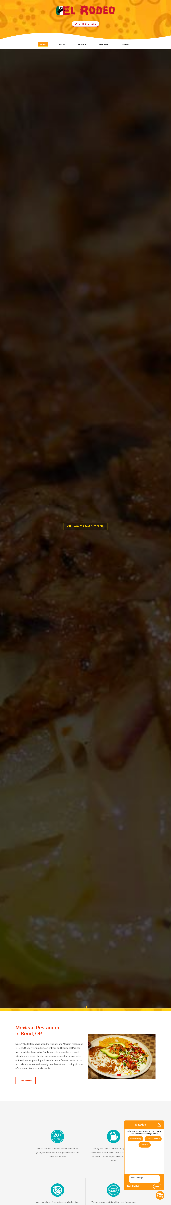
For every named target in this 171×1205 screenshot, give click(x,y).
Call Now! (145, 1145)
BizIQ (129, 1186)
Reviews (82, 44)
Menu (62, 44)
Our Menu (26, 1080)
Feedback (103, 44)
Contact (126, 44)
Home (43, 44)
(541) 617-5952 (86, 23)
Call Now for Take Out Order (85, 526)
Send (157, 1187)
